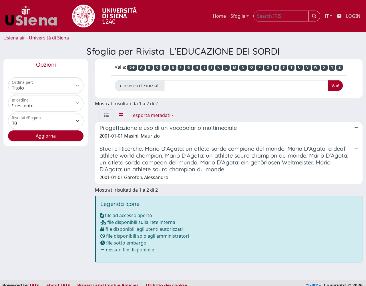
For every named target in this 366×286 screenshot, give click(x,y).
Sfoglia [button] (237, 16)
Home (219, 16)
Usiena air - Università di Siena (36, 38)
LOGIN (353, 16)
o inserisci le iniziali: (139, 85)
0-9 (132, 67)
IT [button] (327, 16)
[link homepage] (33, 16)
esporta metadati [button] (151, 115)
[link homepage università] (104, 16)
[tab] (107, 115)
